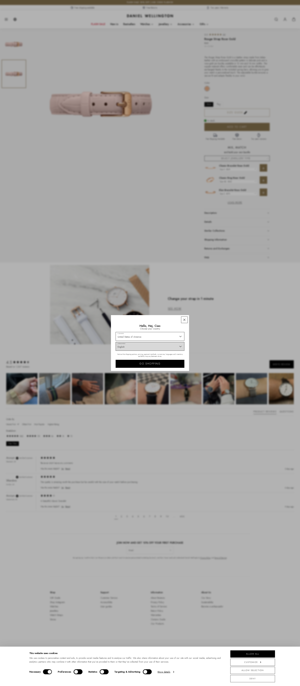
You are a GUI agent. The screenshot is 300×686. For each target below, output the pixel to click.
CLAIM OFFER (172, 360)
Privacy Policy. (180, 383)
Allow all (252, 653)
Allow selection (253, 670)
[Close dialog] (204, 299)
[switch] (78, 671)
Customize (251, 662)
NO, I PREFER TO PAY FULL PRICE (172, 370)
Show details (164, 672)
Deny (253, 678)
